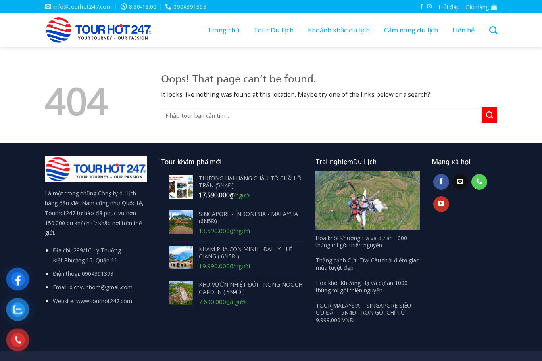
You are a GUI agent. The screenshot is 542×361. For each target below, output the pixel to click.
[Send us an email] (429, 6)
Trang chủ (223, 29)
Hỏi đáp (449, 7)
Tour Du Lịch (274, 29)
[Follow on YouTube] (441, 204)
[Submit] (489, 114)
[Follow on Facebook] (421, 6)
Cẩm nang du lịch (411, 29)
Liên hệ (463, 29)
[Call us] (479, 182)
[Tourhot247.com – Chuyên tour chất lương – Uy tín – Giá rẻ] (99, 30)
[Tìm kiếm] (491, 30)
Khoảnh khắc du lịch (339, 29)
